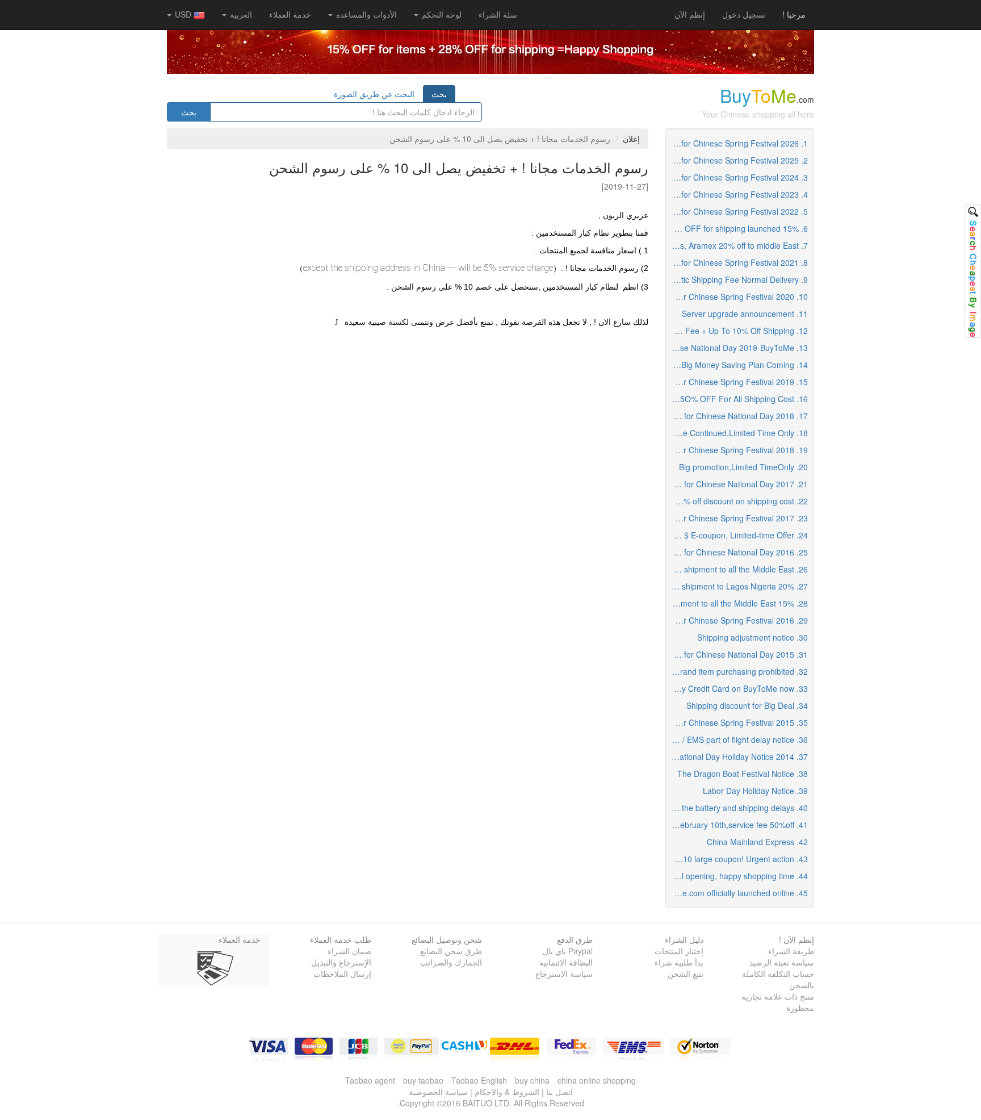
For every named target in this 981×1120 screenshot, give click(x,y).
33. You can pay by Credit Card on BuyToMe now (737, 688)
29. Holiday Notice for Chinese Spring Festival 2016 (737, 620)
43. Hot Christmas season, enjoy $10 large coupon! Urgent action (737, 858)
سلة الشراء (498, 14)
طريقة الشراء (791, 950)
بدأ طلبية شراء (679, 962)
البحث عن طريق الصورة (374, 93)
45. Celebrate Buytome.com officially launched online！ (737, 892)
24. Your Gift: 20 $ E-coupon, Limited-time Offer (737, 535)
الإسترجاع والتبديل (341, 962)
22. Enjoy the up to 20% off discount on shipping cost (737, 501)
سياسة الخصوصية (438, 1091)
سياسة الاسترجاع (564, 973)
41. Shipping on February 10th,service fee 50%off (737, 824)
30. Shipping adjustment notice (752, 637)
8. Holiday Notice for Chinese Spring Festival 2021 (737, 262)
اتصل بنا (559, 1091)
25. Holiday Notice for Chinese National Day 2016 (737, 552)
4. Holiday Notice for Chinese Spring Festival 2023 (737, 194)
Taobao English (479, 1080)
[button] (498, 14)
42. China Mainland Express (757, 841)
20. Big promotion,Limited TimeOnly (743, 467)
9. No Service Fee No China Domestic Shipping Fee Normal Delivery (737, 279)
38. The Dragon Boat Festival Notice (742, 773)
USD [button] (183, 14)
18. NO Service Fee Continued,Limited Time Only (737, 432)
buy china (532, 1080)
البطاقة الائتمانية (566, 962)
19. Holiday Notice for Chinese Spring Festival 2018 (737, 449)
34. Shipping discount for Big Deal (747, 705)
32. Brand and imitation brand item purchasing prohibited (737, 671)
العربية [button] (240, 14)
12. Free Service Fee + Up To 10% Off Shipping (737, 330)
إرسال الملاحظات (342, 973)
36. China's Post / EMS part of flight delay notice (737, 739)
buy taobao (423, 1080)
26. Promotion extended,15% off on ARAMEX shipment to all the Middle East (737, 569)
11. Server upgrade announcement (745, 313)
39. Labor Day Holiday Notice (755, 790)
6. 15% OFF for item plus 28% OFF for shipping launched (737, 228)
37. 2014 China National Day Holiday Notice (737, 756)
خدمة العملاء (290, 14)
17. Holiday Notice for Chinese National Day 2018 (737, 415)
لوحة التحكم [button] (441, 14)
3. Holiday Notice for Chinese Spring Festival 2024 (737, 177)
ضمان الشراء (349, 950)
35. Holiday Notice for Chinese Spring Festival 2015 (737, 722)
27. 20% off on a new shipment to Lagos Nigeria (737, 586)
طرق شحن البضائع (451, 950)
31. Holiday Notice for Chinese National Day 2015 (737, 654)
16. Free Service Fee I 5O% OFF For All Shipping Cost (737, 398)
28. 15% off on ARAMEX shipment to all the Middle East (737, 603)
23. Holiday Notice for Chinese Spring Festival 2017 (737, 518)
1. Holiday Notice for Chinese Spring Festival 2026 (737, 143)
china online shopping (596, 1080)
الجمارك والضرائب (451, 962)
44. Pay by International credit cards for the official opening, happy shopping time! (737, 875)
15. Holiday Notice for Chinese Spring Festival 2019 (737, 381)
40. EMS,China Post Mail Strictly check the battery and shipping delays (737, 807)
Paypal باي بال (568, 950)
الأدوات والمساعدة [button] (365, 14)
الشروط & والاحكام (507, 1091)
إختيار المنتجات (679, 950)
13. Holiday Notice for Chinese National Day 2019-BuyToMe (737, 347)
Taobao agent (370, 1080)
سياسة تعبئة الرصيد (781, 962)
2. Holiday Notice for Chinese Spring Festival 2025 (737, 160)
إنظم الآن (689, 14)
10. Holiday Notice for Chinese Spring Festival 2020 (737, 296)
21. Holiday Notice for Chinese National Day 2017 (737, 484)
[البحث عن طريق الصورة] (972, 271)
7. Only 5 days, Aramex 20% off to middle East (737, 245)
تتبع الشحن (685, 973)
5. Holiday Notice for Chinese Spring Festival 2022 (737, 211)
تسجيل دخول (743, 14)
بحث (439, 93)
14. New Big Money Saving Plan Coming (737, 364)
